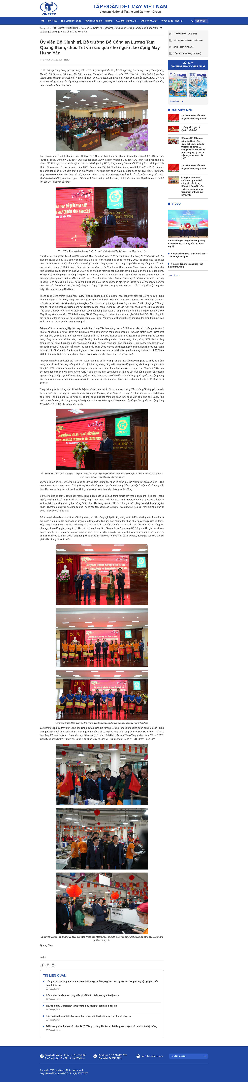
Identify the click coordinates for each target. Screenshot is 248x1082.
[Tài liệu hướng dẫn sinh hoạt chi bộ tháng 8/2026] (173, 168)
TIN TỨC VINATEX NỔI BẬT (65, 28)
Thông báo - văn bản (185, 34)
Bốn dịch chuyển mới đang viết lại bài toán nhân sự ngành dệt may (82, 995)
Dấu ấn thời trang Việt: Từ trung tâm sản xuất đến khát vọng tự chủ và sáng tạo (89, 1016)
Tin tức (108, 21)
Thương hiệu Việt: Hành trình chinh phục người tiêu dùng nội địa (81, 1006)
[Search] (192, 20)
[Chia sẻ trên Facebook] (42, 965)
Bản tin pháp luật (184, 47)
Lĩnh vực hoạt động (71, 21)
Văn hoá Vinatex (149, 21)
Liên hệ (178, 21)
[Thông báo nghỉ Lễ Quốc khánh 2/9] (173, 129)
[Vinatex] (54, 8)
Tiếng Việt (200, 21)
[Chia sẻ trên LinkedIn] (53, 965)
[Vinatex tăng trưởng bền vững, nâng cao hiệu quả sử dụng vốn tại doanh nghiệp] (188, 230)
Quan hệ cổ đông (94, 21)
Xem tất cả (174, 101)
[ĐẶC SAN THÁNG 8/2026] (178, 84)
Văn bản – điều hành (126, 21)
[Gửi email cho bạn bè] (47, 965)
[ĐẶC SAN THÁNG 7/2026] (198, 84)
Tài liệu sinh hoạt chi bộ (187, 53)
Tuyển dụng (167, 21)
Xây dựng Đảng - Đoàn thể (188, 40)
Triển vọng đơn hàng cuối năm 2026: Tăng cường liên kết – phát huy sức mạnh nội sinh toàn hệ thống (101, 1026)
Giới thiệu (52, 21)
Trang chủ (44, 28)
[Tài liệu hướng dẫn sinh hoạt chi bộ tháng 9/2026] (173, 118)
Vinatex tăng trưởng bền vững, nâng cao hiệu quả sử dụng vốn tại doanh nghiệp (186, 243)
